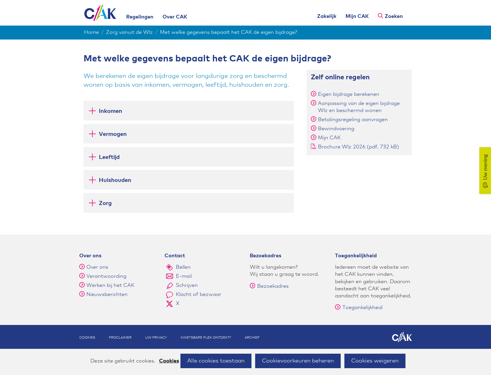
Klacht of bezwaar (198, 294)
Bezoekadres (273, 286)
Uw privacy (156, 337)
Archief (252, 337)
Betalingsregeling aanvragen (353, 119)
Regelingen (139, 17)
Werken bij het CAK (110, 285)
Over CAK (175, 17)
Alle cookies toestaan (216, 361)
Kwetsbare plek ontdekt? (206, 337)
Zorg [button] (102, 205)
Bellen (183, 267)
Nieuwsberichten (107, 294)
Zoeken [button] (394, 16)
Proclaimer (120, 337)
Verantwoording (106, 276)
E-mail (184, 276)
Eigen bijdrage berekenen (348, 94)
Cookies (169, 361)
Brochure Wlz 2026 (358, 147)
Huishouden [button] (109, 182)
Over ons (97, 267)
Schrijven (187, 285)
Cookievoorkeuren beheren (298, 361)
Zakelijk (326, 16)
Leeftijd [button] (104, 159)
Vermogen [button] (107, 136)
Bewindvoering (336, 128)
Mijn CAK (357, 16)
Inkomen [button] (105, 113)
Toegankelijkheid (362, 307)
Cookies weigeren (375, 361)
